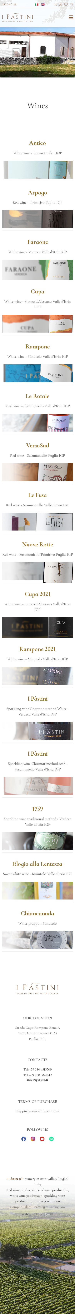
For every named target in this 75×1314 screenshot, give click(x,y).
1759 (37, 809)
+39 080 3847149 (40, 1075)
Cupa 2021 (38, 594)
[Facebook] (23, 1140)
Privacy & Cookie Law (49, 1207)
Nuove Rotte (37, 544)
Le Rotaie (37, 396)
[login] (60, 5)
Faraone (37, 242)
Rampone (37, 346)
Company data (21, 1207)
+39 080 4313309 (40, 1069)
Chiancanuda (37, 913)
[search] (55, 5)
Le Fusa (37, 495)
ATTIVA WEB (43, 1214)
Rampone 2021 (37, 649)
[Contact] (71, 5)
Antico (37, 143)
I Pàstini (38, 698)
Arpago (37, 192)
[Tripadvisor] (51, 1140)
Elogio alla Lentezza (37, 864)
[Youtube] (42, 1140)
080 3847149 (9, 4)
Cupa (37, 291)
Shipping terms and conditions (37, 1111)
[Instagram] (33, 1140)
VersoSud (37, 445)
